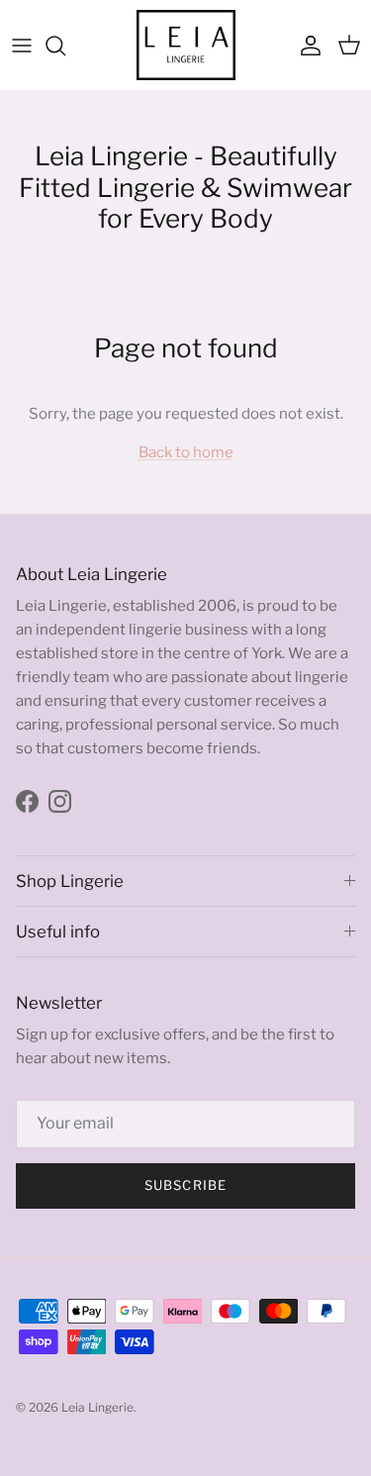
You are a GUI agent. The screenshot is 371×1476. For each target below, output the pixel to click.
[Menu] (22, 45)
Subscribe (185, 1185)
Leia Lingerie (97, 1407)
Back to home (186, 452)
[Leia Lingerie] (186, 45)
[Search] (65, 45)
